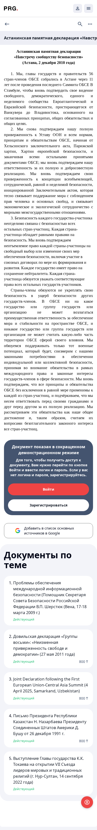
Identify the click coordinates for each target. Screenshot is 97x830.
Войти (48, 489)
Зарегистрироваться (48, 505)
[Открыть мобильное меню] (88, 8)
